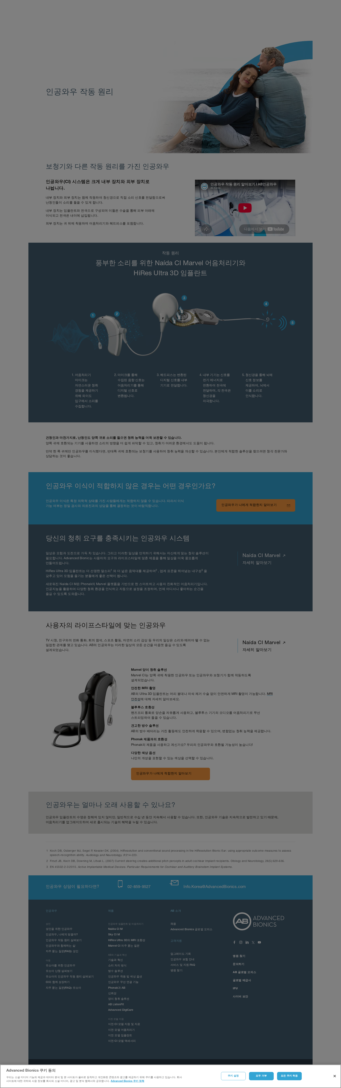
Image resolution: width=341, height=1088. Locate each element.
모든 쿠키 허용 (289, 1076)
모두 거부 (261, 1076)
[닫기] (334, 1076)
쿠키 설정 (233, 1076)
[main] (170, 1076)
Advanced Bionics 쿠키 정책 (127, 1081)
